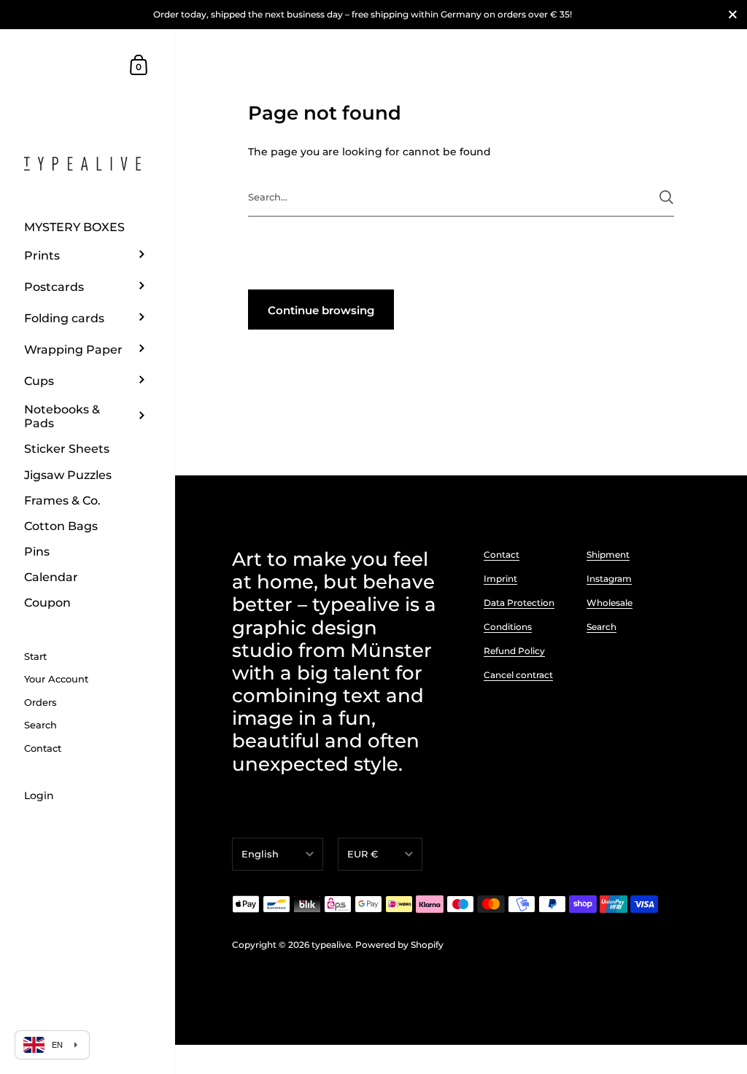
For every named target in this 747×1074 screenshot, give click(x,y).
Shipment (608, 554)
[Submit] (666, 197)
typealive (331, 944)
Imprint (500, 578)
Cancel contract (518, 674)
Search (601, 626)
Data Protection (519, 602)
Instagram (609, 578)
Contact (501, 554)
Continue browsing (321, 310)
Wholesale (609, 602)
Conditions (508, 626)
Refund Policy (514, 650)
